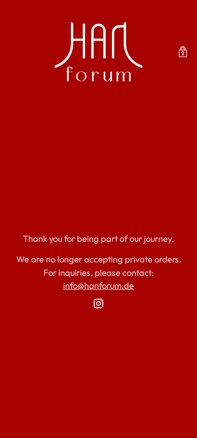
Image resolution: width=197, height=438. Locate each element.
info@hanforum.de (98, 285)
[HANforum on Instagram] (98, 305)
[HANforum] (98, 52)
